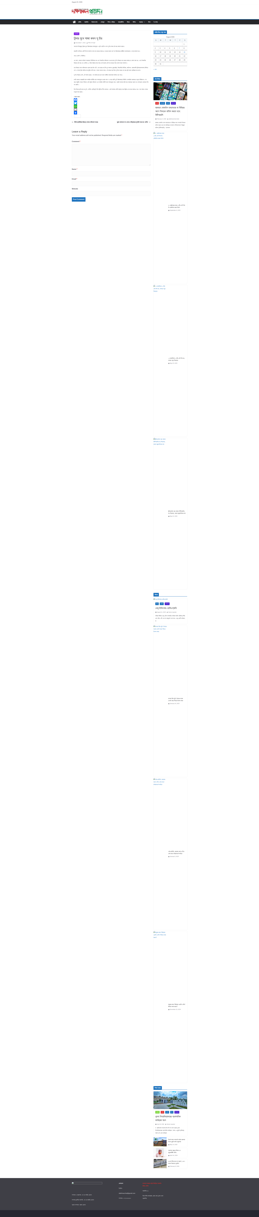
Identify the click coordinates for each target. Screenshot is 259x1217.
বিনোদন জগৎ (94, 22)
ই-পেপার (156, 22)
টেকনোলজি (162, 103)
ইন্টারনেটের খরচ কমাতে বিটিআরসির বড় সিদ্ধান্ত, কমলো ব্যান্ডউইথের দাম (176, 512)
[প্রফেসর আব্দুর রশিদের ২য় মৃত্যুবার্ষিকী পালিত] (160, 1153)
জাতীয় (79, 22)
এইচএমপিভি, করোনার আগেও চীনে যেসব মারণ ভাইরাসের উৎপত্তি (176, 852)
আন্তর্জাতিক (121, 22)
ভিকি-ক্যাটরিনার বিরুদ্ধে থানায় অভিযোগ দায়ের (86, 122)
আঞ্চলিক (86, 22)
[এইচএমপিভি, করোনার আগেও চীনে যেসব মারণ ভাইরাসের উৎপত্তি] (160, 854)
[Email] (111, 109)
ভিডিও (134, 22)
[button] (144, 22)
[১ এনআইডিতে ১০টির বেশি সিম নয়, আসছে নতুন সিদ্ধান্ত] (160, 361)
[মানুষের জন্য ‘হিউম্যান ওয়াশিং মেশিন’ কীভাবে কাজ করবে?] (160, 1007)
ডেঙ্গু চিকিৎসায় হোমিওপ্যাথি (166, 608)
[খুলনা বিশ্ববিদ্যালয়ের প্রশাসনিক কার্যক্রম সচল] (170, 1100)
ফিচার (128, 22)
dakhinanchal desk (174, 119)
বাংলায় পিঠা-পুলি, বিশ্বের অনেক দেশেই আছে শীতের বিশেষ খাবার (175, 699)
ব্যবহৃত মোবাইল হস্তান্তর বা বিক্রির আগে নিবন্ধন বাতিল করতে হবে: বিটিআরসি (170, 111)
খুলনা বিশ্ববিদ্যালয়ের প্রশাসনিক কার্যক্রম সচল (168, 1118)
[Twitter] (111, 103)
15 (184, 52)
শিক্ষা (172, 1112)
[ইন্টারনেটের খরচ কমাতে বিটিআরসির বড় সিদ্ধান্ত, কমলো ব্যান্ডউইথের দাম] (160, 514)
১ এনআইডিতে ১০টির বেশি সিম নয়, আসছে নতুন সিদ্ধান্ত (176, 359)
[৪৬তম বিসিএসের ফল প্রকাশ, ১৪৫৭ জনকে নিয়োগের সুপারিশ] (160, 1164)
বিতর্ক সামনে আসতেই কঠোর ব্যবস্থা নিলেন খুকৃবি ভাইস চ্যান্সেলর (176, 1140)
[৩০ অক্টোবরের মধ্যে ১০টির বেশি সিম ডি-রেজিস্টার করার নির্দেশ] (160, 208)
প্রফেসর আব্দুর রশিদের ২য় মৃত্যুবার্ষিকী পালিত (174, 1151)
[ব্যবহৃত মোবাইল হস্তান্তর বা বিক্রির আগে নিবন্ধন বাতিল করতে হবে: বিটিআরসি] (170, 91)
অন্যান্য (141, 22)
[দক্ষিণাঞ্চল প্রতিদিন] (74, 22)
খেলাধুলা (102, 22)
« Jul (155, 69)
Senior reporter (172, 612)
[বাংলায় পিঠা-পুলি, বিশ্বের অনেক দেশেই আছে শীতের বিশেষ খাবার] (160, 701)
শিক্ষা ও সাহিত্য (111, 22)
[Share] (111, 112)
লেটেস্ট (168, 103)
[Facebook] (111, 99)
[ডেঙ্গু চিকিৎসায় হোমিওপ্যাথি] (170, 599)
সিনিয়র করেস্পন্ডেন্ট (91, 42)
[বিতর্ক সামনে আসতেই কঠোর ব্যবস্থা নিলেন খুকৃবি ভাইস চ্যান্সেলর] (160, 1142)
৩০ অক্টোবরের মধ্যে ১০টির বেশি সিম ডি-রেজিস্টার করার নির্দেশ (176, 206)
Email (74, 179)
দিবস (149, 22)
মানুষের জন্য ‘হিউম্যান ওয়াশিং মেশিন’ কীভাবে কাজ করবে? (176, 1005)
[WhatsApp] (111, 106)
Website (75, 189)
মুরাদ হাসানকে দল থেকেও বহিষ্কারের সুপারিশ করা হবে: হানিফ (132, 122)
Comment (76, 141)
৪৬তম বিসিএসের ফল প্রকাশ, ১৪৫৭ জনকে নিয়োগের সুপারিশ (176, 1162)
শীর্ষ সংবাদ (173, 103)
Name (74, 169)
